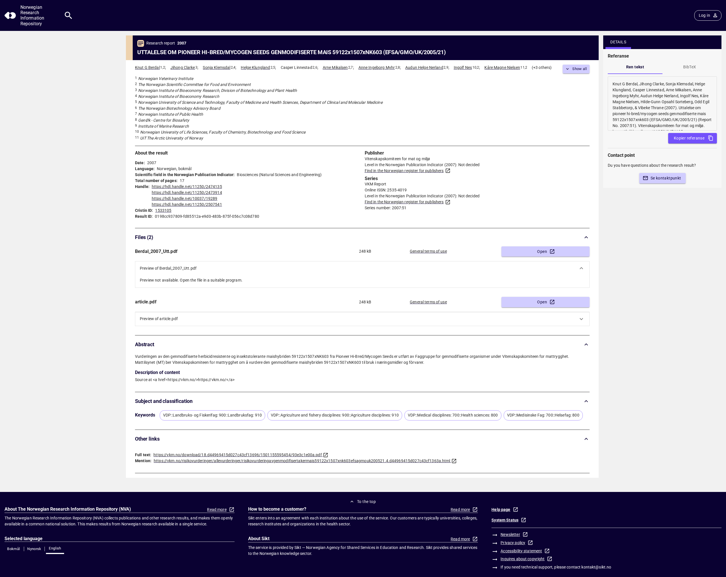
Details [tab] (618, 42)
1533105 (163, 210)
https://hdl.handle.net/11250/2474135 (187, 186)
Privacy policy (513, 542)
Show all (579, 69)
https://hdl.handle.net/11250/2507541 (187, 204)
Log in (704, 15)
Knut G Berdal (147, 67)
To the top (366, 501)
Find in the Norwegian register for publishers (404, 170)
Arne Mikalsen (335, 67)
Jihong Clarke (182, 67)
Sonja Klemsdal (216, 67)
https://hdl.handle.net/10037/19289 (184, 198)
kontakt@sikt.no (596, 567)
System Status (504, 520)
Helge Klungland (255, 67)
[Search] (68, 15)
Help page (500, 509)
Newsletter (510, 534)
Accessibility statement (521, 551)
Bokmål (13, 549)
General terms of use (428, 251)
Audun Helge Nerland (424, 67)
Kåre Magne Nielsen (502, 67)
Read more (216, 509)
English (55, 548)
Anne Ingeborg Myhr (376, 67)
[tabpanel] (662, 103)
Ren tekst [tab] (635, 67)
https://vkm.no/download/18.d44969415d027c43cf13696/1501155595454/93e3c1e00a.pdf (237, 455)
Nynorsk (34, 549)
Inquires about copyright (522, 559)
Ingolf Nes (463, 67)
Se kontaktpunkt (666, 178)
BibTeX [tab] (689, 67)
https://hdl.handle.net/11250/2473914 (187, 192)
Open (542, 251)
